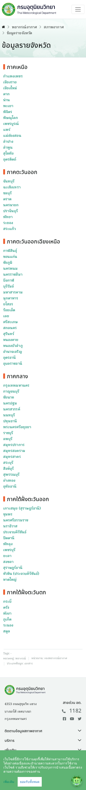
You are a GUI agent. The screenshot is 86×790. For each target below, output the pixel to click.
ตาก (6, 94)
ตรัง (6, 608)
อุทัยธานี (10, 487)
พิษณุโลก (10, 118)
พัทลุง (8, 544)
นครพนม (10, 269)
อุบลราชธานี (12, 364)
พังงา (7, 614)
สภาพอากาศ (54, 27)
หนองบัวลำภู (13, 346)
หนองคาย (11, 340)
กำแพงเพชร (13, 76)
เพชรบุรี (9, 550)
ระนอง (8, 626)
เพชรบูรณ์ (11, 124)
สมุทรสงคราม (14, 451)
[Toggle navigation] (78, 9)
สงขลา (8, 562)
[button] (43, 731)
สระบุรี (8, 463)
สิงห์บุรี (8, 469)
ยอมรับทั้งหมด (29, 782)
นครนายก (11, 205)
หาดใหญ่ (10, 580)
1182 (75, 711)
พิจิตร (7, 112)
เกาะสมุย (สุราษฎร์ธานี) (22, 509)
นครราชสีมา (12, 275)
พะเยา (8, 106)
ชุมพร (8, 515)
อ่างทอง (9, 481)
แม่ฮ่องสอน (12, 136)
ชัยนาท (8, 398)
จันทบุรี (9, 182)
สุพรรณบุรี (11, 475)
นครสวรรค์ (11, 409)
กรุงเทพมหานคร (16, 386)
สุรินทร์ (8, 334)
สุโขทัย (8, 154)
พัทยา (8, 217)
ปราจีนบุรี (10, 211)
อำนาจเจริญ (12, 352)
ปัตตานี (9, 538)
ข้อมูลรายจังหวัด (19, 33)
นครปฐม (10, 404)
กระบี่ (7, 602)
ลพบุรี (8, 439)
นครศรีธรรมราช (15, 520)
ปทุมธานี (10, 421)
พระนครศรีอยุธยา (17, 427)
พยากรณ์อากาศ (24, 27)
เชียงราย (10, 82)
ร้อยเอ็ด (9, 310)
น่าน (6, 100)
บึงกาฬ (8, 281)
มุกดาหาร (10, 298)
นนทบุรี (9, 415)
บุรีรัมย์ (8, 287)
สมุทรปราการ (14, 445)
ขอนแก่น (10, 257)
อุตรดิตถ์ (10, 160)
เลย (6, 316)
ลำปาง (8, 142)
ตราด (7, 199)
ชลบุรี (7, 193)
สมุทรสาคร (12, 457)
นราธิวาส (10, 526)
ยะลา (7, 556)
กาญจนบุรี (11, 392)
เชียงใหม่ (10, 88)
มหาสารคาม (13, 293)
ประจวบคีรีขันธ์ (15, 532)
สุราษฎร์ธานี (12, 568)
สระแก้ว (9, 229)
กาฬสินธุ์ (10, 251)
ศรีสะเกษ (10, 322)
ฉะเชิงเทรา (12, 187)
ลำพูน (8, 148)
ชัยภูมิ (8, 263)
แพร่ (6, 130)
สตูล (6, 631)
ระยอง (8, 223)
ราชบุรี (8, 433)
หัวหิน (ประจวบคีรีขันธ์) (21, 574)
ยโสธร (8, 304)
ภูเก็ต (7, 620)
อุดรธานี (9, 358)
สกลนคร (10, 328)
